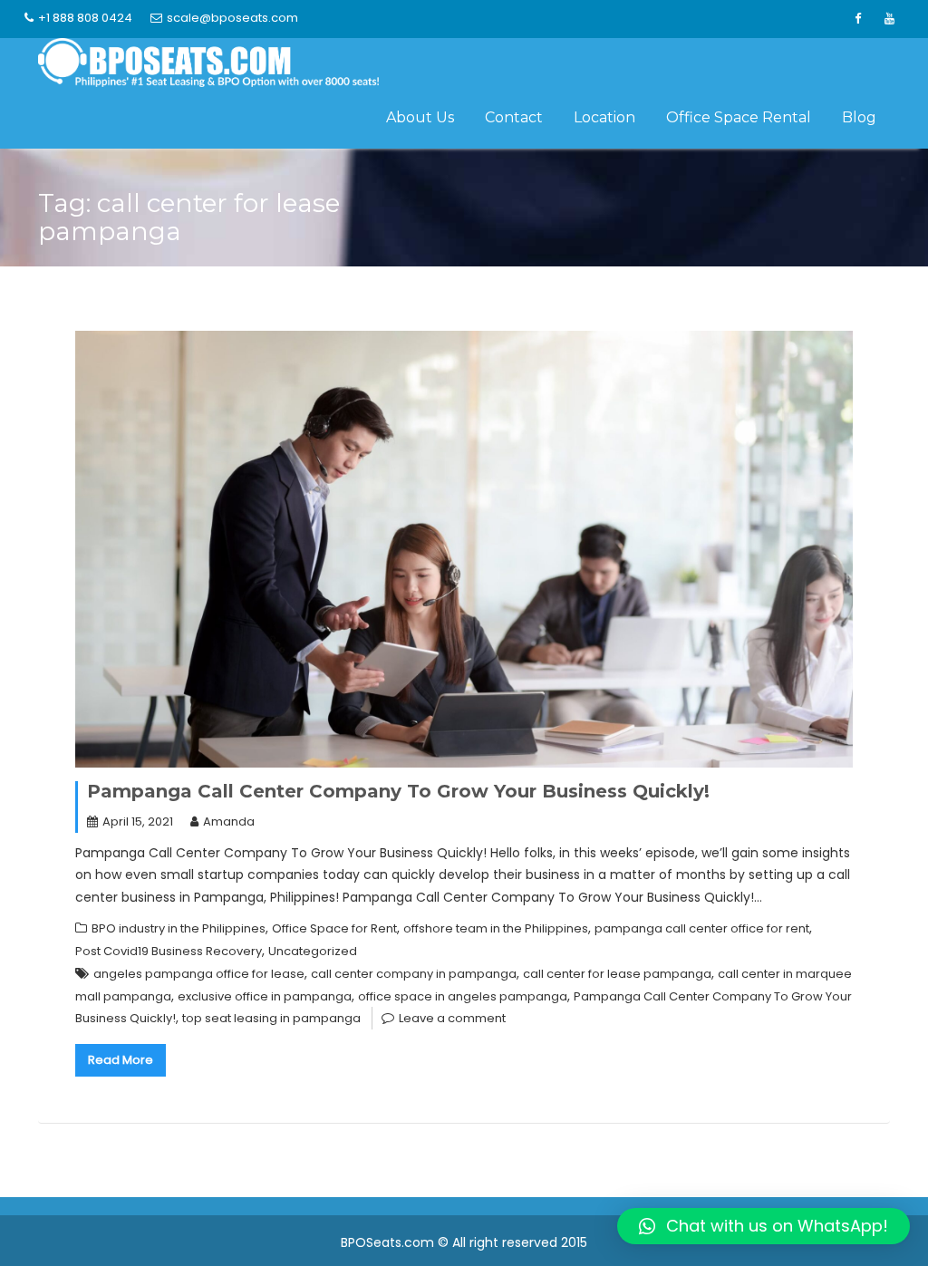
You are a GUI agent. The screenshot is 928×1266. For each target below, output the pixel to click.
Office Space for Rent (334, 928)
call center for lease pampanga (617, 973)
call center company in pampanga (414, 973)
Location (604, 117)
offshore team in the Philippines (495, 928)
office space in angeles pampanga (462, 996)
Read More (120, 1059)
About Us (420, 117)
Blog (859, 117)
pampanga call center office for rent (701, 928)
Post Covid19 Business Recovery (168, 951)
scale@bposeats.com (232, 17)
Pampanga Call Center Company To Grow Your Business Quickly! (398, 791)
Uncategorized (312, 951)
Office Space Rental (738, 117)
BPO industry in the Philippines (179, 928)
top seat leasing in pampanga (271, 1018)
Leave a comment (452, 1018)
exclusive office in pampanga (265, 996)
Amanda (229, 821)
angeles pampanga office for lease (198, 973)
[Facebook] (857, 19)
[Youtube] (889, 19)
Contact (514, 117)
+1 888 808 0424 (85, 17)
